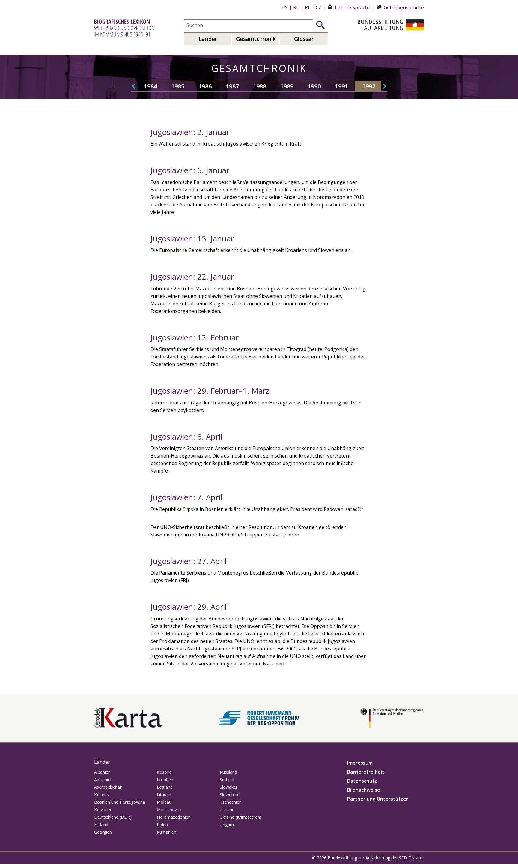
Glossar (304, 38)
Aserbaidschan (108, 787)
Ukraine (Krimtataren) (240, 817)
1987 (232, 86)
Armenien (103, 779)
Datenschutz (362, 781)
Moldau (164, 802)
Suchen (320, 25)
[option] (150, 86)
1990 (314, 86)
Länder (208, 38)
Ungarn (227, 824)
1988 (259, 86)
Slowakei (228, 787)
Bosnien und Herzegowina (119, 802)
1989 (286, 86)
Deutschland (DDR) (113, 817)
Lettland (165, 787)
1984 (150, 86)
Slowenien (230, 794)
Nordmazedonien (174, 817)
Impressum (360, 763)
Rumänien (166, 832)
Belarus (101, 794)
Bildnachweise (363, 790)
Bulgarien (103, 809)
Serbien (227, 779)
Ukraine (227, 809)
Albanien (102, 772)
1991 (341, 86)
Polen (162, 824)
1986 (205, 86)
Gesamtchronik (256, 38)
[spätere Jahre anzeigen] (384, 86)
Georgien (103, 832)
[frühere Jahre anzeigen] (134, 86)
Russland (228, 772)
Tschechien (231, 802)
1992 (368, 86)
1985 (177, 86)
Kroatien (165, 779)
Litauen (164, 794)
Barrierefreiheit (365, 772)
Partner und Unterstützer (377, 799)
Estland (101, 824)
